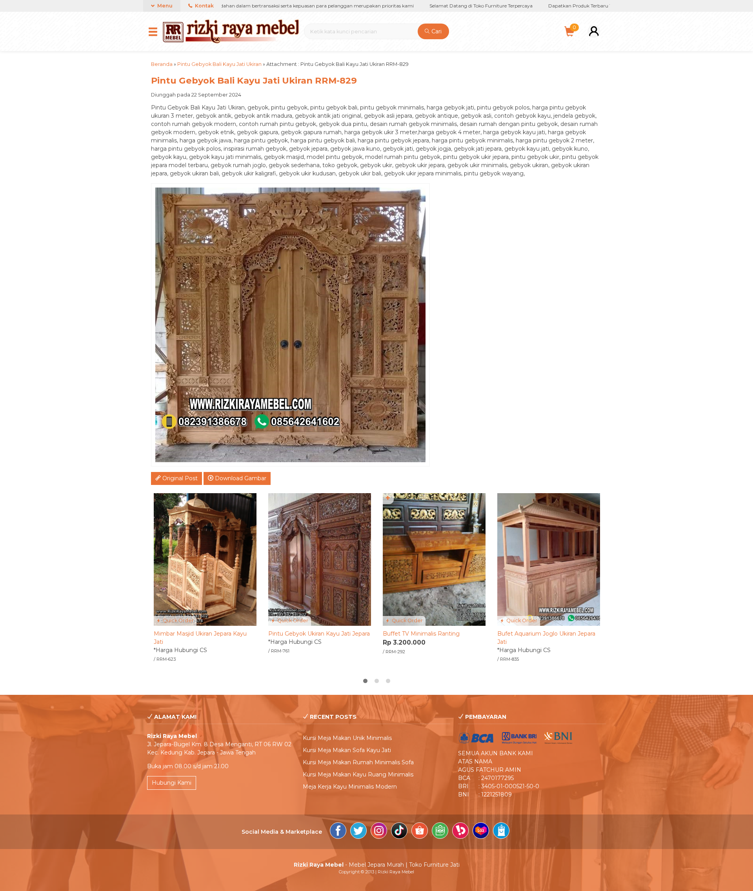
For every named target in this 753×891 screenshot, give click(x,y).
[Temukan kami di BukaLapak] (460, 831)
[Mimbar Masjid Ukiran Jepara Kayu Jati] (205, 559)
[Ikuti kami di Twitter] (358, 831)
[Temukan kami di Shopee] (419, 831)
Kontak (204, 6)
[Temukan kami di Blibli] (501, 831)
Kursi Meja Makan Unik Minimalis (347, 738)
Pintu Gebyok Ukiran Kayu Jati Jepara (319, 633)
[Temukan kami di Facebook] (338, 831)
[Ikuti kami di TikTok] (399, 831)
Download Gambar (239, 478)
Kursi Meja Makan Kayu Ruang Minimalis (358, 774)
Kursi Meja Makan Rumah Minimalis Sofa (358, 762)
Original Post (179, 478)
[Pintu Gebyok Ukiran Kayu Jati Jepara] (319, 559)
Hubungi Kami (171, 782)
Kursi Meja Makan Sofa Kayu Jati (347, 750)
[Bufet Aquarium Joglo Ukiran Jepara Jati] (548, 559)
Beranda (162, 64)
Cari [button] (436, 31)
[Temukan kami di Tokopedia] (440, 831)
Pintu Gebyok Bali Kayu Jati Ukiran (219, 64)
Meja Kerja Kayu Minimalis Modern (350, 786)
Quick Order (178, 620)
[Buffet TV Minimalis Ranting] (434, 559)
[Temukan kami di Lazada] (481, 831)
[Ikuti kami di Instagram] (379, 831)
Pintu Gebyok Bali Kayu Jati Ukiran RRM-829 (254, 80)
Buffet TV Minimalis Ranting (421, 633)
